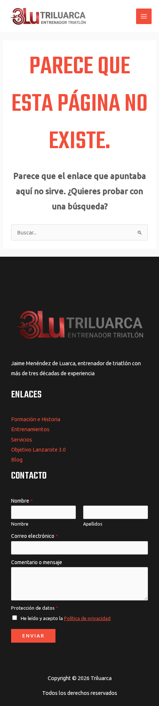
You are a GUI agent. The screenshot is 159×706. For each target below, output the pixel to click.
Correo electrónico (34, 536)
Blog (17, 459)
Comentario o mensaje (36, 562)
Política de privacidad (87, 618)
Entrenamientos (30, 429)
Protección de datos (34, 607)
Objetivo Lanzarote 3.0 (38, 449)
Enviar (33, 635)
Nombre (22, 501)
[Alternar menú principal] (144, 16)
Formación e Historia (35, 419)
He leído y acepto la (66, 618)
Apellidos (92, 524)
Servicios (21, 439)
